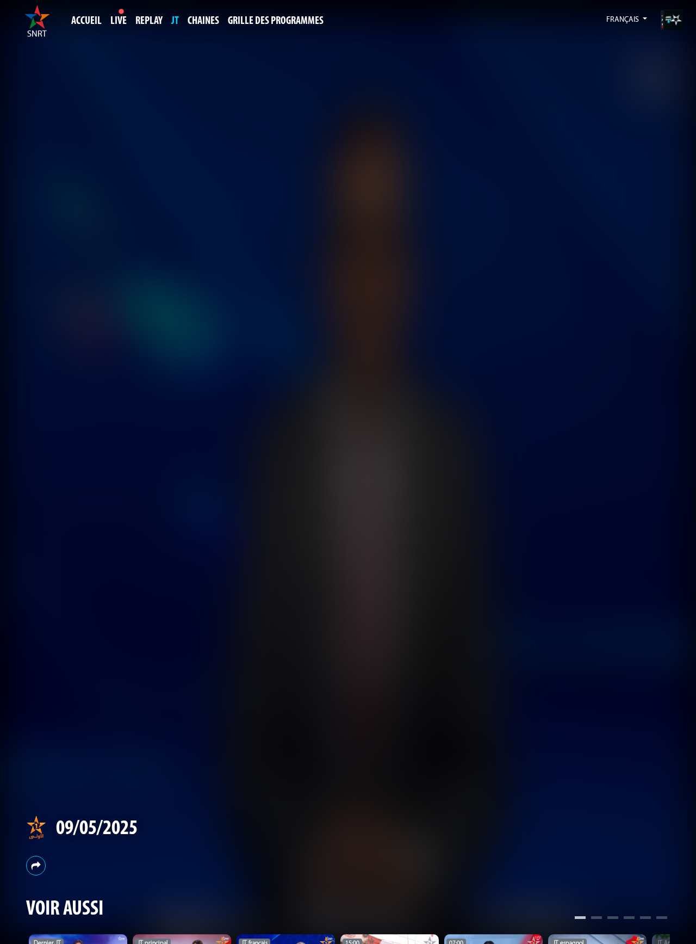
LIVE (118, 21)
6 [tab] (662, 919)
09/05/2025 (97, 829)
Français (623, 20)
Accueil (86, 21)
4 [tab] (629, 919)
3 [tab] (613, 919)
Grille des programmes (276, 21)
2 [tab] (596, 919)
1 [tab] (580, 919)
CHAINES (203, 21)
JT (175, 21)
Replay (149, 21)
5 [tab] (645, 919)
